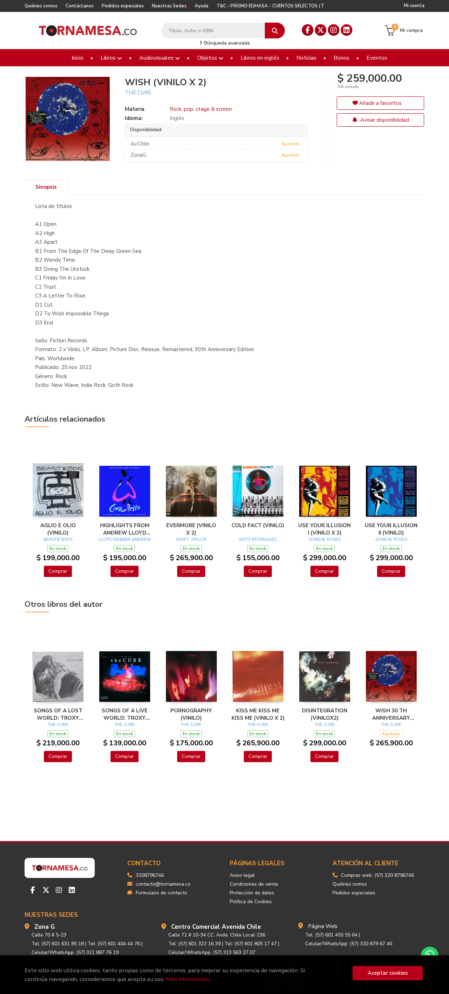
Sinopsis (46, 186)
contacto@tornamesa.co (163, 884)
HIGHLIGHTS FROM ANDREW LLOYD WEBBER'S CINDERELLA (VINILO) (124, 529)
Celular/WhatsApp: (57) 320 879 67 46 (348, 943)
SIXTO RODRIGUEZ (258, 539)
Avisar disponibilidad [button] (384, 119)
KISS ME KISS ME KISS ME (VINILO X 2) (258, 714)
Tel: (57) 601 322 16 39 (194, 943)
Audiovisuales (157, 58)
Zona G (44, 927)
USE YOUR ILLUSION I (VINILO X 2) (324, 529)
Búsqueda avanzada (226, 43)
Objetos (208, 58)
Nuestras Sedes (169, 6)
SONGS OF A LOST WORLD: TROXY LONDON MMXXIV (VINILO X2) (58, 714)
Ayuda (201, 6)
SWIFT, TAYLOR (191, 539)
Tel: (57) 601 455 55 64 (331, 935)
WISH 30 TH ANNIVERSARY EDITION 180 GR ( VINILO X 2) (391, 714)
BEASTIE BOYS (57, 539)
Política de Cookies (251, 901)
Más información (187, 979)
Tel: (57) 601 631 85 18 (58, 943)
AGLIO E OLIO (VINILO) (58, 529)
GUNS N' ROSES (325, 539)
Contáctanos (80, 6)
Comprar (57, 571)
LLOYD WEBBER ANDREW (125, 539)
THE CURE (138, 92)
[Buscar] (275, 31)
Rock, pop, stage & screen (201, 109)
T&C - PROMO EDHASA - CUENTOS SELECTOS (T (270, 6)
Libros (109, 58)
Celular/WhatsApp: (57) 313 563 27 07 (211, 952)
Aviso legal (242, 875)
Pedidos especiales (123, 6)
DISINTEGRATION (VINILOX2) (324, 714)
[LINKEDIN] (347, 30)
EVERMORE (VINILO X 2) (191, 529)
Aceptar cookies (388, 972)
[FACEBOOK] (308, 30)
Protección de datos (252, 892)
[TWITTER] (321, 30)
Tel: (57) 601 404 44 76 (114, 943)
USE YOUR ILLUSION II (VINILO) (391, 529)
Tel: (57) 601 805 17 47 (250, 943)
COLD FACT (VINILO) (258, 525)
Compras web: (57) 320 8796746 (377, 875)
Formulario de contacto (161, 892)
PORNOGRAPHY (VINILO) (191, 714)
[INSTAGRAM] (334, 30)
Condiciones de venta (254, 884)
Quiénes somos (41, 6)
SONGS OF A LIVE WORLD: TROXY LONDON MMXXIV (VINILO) (125, 714)
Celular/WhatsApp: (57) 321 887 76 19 (75, 952)
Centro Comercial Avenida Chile (216, 927)
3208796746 (150, 875)
